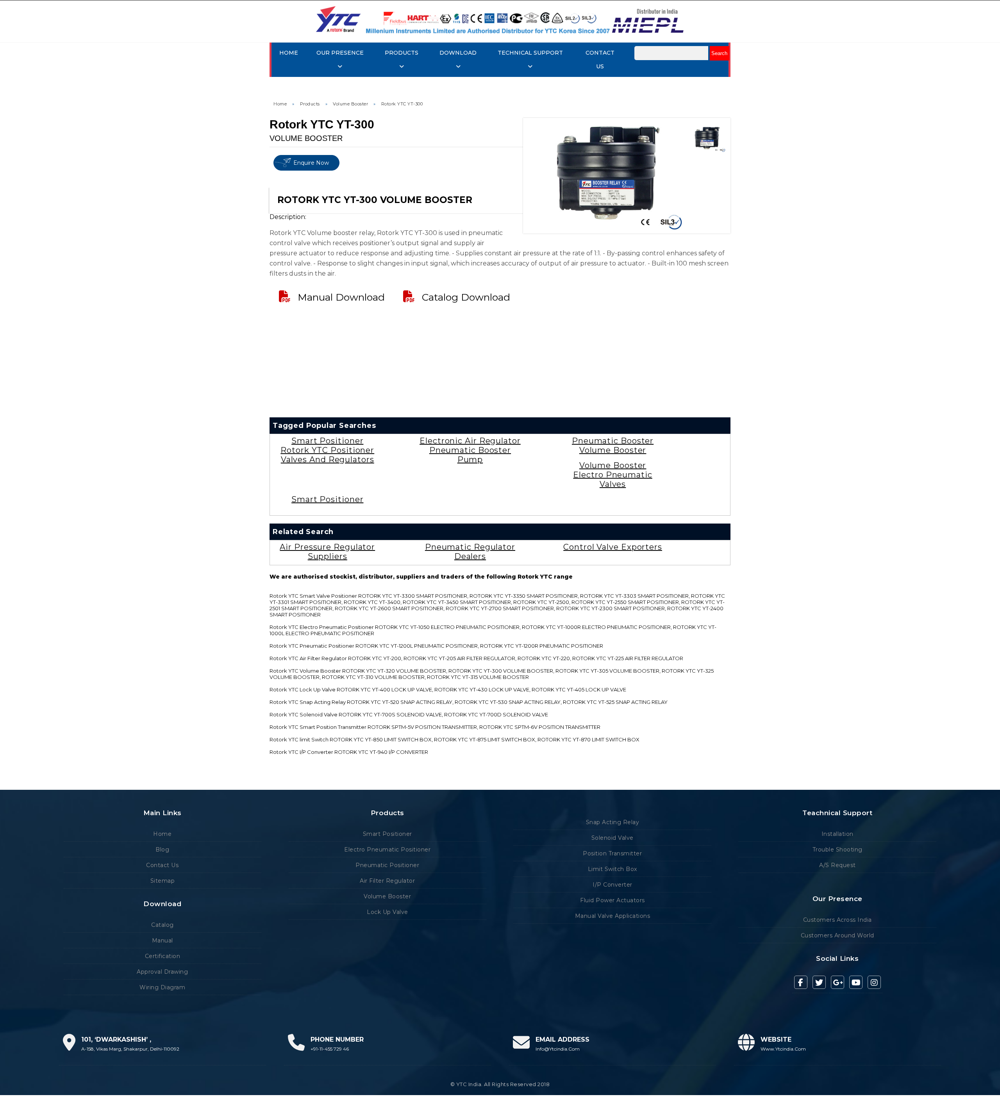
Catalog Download (466, 297)
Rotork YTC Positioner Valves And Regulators (327, 454)
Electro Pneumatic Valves (612, 479)
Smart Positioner (327, 440)
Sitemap (162, 880)
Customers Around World (837, 935)
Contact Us (162, 865)
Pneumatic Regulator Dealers (470, 551)
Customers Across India (837, 919)
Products (310, 104)
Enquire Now (311, 162)
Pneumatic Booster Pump (470, 454)
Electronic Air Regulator (470, 440)
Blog (162, 849)
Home (288, 52)
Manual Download (341, 297)
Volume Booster (350, 104)
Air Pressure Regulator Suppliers (327, 551)
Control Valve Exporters (612, 547)
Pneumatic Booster (613, 440)
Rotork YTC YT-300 (402, 104)
